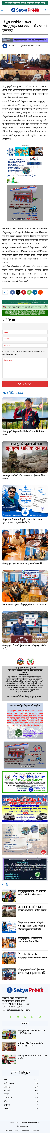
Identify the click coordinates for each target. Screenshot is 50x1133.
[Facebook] (12, 292)
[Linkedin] (34, 292)
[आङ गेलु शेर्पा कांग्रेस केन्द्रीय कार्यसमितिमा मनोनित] (9, 1059)
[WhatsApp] (29, 292)
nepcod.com (24, 1126)
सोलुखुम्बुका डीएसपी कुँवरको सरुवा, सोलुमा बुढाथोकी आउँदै (24, 647)
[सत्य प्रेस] (5, 45)
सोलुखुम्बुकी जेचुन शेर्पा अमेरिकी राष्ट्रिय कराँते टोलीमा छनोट (23, 433)
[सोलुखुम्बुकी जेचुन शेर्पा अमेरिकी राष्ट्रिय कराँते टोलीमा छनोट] (25, 413)
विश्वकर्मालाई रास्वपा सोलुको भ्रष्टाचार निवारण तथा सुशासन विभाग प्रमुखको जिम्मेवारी (22, 521)
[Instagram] (18, 1017)
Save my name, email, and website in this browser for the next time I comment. (23, 353)
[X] (18, 292)
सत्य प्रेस (11, 45)
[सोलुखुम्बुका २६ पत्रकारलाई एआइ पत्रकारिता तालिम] (25, 545)
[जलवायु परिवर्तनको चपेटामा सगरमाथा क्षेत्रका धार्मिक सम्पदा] (25, 457)
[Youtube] (40, 1017)
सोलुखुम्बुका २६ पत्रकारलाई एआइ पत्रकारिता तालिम (23, 564)
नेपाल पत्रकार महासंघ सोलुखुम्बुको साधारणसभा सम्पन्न (24, 605)
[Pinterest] (23, 292)
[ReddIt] (40, 292)
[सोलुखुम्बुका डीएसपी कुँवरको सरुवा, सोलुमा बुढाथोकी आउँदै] (25, 627)
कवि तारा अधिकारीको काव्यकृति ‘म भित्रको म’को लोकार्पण (30, 1045)
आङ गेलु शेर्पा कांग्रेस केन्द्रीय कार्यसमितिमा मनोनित (32, 1057)
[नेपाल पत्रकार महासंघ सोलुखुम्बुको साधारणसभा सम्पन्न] (25, 586)
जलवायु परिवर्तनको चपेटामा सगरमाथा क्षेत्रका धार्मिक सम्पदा (23, 477)
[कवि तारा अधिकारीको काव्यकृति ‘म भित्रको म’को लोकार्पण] (9, 1046)
